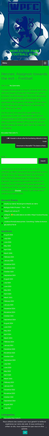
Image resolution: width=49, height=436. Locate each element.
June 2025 (7, 286)
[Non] (46, 427)
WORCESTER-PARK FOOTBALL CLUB (24, 52)
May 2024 (7, 331)
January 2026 (8, 260)
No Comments (15, 85)
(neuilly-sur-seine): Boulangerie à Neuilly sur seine (21, 204)
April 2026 (7, 249)
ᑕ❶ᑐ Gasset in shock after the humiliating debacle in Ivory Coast (27, 139)
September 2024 (9, 319)
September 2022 (9, 401)
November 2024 (9, 312)
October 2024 (8, 316)
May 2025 (7, 290)
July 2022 (7, 408)
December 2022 (9, 390)
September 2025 (9, 275)
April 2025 (7, 294)
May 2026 (7, 246)
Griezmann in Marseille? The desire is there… (31, 146)
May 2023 (7, 371)
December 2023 (9, 349)
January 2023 (8, 386)
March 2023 (8, 378)
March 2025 (8, 297)
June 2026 (7, 242)
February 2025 (9, 301)
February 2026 (9, 257)
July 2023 (7, 364)
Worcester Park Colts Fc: (9, 133)
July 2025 (7, 283)
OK (25, 432)
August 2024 (8, 323)
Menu (4, 63)
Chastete (18, 190)
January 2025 (8, 305)
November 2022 (9, 393)
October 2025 (8, 272)
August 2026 (8, 235)
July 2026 (7, 238)
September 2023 (9, 360)
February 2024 (9, 342)
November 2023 (9, 353)
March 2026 (8, 253)
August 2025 (8, 279)
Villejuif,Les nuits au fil (11, 211)
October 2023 (8, 356)
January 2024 (8, 345)
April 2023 (7, 375)
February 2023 (9, 382)
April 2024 (7, 334)
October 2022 (8, 397)
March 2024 (8, 338)
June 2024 (7, 327)
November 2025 (9, 268)
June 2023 (7, 367)
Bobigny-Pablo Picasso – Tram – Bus (17, 207)
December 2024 (9, 308)
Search (3, 156)
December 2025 (9, 264)
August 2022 (8, 404)
